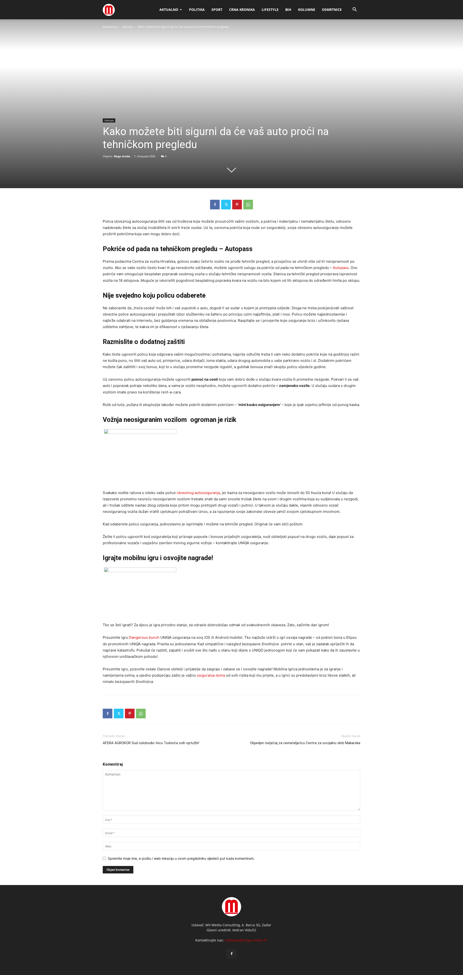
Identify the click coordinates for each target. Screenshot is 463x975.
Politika (197, 9)
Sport (216, 9)
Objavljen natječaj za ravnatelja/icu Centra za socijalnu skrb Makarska (305, 743)
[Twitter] (226, 204)
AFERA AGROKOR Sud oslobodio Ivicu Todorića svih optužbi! (151, 743)
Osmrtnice (332, 9)
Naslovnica (110, 27)
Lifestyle (270, 9)
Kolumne (306, 9)
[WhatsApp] (248, 204)
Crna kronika (242, 9)
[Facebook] (215, 204)
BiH (288, 9)
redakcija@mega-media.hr (246, 940)
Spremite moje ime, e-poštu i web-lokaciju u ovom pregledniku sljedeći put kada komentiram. (181, 858)
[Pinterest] (237, 204)
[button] (354, 10)
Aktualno (168, 9)
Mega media (122, 156)
